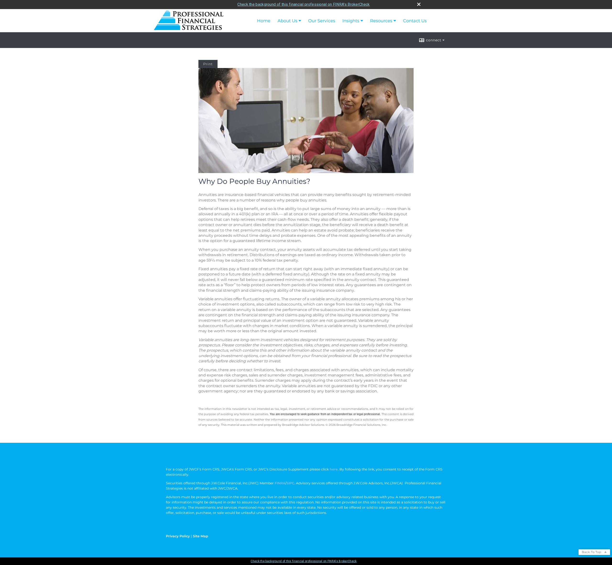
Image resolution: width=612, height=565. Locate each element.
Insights (350, 20)
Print (208, 64)
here (334, 469)
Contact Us (415, 20)
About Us (287, 20)
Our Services (321, 20)
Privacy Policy (178, 536)
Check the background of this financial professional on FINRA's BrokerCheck (303, 4)
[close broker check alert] (419, 4)
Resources (381, 20)
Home (263, 20)
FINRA (279, 483)
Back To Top (592, 552)
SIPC (290, 483)
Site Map (200, 536)
